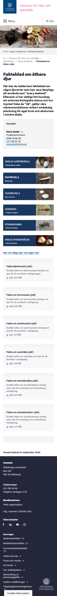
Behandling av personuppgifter (12, 576)
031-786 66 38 (13, 141)
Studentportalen (14, 538)
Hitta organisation (12, 504)
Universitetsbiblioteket (16, 548)
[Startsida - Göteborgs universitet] (46, 584)
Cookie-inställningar (14, 581)
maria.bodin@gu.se (16, 144)
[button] (21, 21)
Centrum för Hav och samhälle (24, 58)
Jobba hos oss (11, 555)
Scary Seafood (25, 61)
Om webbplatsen (12, 569)
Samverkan (8, 61)
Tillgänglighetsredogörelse (17, 586)
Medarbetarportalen (16, 543)
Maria (13, 131)
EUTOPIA (8, 565)
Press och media (12, 560)
